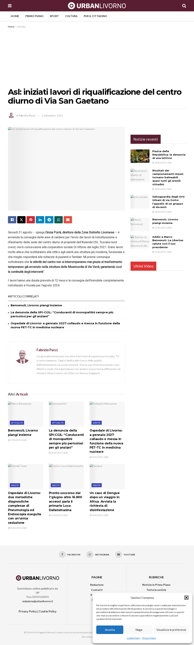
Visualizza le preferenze (171, 629)
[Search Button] (184, 5)
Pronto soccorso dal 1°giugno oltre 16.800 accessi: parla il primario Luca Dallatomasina (65, 501)
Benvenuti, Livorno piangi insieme (36, 305)
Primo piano (34, 16)
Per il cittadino (95, 16)
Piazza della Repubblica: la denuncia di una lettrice (168, 154)
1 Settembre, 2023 (52, 115)
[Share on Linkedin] (40, 219)
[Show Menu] (10, 5)
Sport (54, 16)
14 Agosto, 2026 (99, 515)
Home (15, 16)
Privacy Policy (149, 638)
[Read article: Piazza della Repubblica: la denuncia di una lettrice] (140, 156)
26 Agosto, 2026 (59, 452)
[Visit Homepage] (96, 5)
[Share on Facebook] (12, 219)
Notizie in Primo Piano (156, 584)
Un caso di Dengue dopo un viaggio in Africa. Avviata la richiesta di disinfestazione (105, 501)
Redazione (96, 584)
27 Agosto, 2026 (18, 440)
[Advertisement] (97, 57)
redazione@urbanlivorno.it (37, 601)
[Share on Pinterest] (31, 219)
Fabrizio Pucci (27, 115)
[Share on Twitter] (21, 219)
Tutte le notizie (156, 589)
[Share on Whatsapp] (58, 219)
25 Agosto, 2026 (18, 528)
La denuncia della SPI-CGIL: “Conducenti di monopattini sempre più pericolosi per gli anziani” (66, 439)
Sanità (96, 422)
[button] (186, 598)
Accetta (110, 629)
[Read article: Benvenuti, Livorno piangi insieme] (25, 414)
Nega (138, 629)
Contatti (96, 589)
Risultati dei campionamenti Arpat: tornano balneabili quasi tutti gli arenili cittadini (168, 177)
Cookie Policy (133, 638)
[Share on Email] (68, 219)
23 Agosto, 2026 (59, 515)
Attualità (21, 26)
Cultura (71, 16)
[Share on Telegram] (49, 219)
